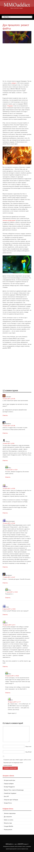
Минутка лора (8, 823)
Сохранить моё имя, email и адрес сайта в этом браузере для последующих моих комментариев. (17, 762)
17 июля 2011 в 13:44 (11, 592)
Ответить (5, 415)
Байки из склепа (8, 820)
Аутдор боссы (8, 803)
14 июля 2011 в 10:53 (9, 488)
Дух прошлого (8, 816)
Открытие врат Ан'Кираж (11, 799)
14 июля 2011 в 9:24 (8, 443)
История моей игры (9, 780)
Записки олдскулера (10, 813)
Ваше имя (28, 746)
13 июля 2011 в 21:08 (9, 425)
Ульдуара (10, 106)
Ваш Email (28, 752)
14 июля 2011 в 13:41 (11, 469)
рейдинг (14, 83)
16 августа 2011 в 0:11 (9, 625)
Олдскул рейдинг (9, 783)
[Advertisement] (17, 62)
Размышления (8, 829)
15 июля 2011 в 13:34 (9, 523)
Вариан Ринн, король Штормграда (14, 790)
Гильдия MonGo (8, 826)
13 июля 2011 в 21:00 (9, 398)
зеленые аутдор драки (9, 220)
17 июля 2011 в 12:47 (9, 577)
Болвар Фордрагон (9, 787)
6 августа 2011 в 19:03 (9, 609)
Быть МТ (6, 796)
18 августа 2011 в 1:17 (14, 702)
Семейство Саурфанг (10, 793)
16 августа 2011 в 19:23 (12, 676)
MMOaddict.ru (10, 844)
